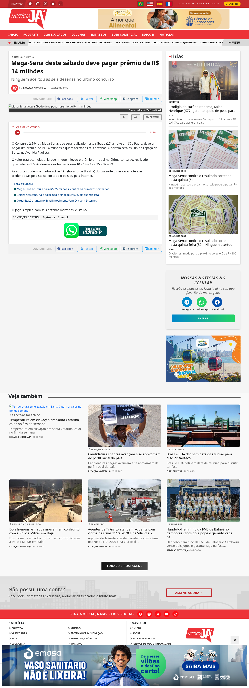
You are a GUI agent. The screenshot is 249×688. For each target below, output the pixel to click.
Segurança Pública (83, 638)
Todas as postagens (124, 566)
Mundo (75, 628)
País (14, 638)
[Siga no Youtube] (53, 3)
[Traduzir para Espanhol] (159, 4)
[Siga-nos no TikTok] (175, 614)
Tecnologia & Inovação (86, 633)
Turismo (76, 643)
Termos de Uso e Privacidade (151, 643)
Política (17, 628)
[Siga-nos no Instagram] (149, 614)
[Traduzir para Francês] (169, 4)
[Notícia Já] (45, 18)
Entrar (18, 4)
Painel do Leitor (143, 638)
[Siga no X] (45, 3)
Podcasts (31, 34)
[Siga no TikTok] (60, 3)
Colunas (78, 34)
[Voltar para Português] (140, 4)
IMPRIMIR (152, 117)
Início (13, 34)
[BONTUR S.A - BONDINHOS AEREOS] (203, 358)
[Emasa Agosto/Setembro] (180, 18)
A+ (135, 117)
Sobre (136, 633)
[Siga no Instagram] (37, 3)
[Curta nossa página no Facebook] (140, 614)
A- (124, 117)
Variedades (19, 633)
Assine (234, 3)
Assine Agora (187, 593)
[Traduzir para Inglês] (150, 4)
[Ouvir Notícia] (17, 132)
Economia (18, 643)
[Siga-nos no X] (158, 614)
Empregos (98, 34)
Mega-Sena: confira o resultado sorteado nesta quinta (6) (148, 42)
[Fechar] (235, 640)
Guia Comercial (124, 34)
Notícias (167, 34)
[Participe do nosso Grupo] (85, 231)
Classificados (55, 34)
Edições (148, 34)
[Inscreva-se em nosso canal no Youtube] (167, 614)
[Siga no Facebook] (30, 3)
